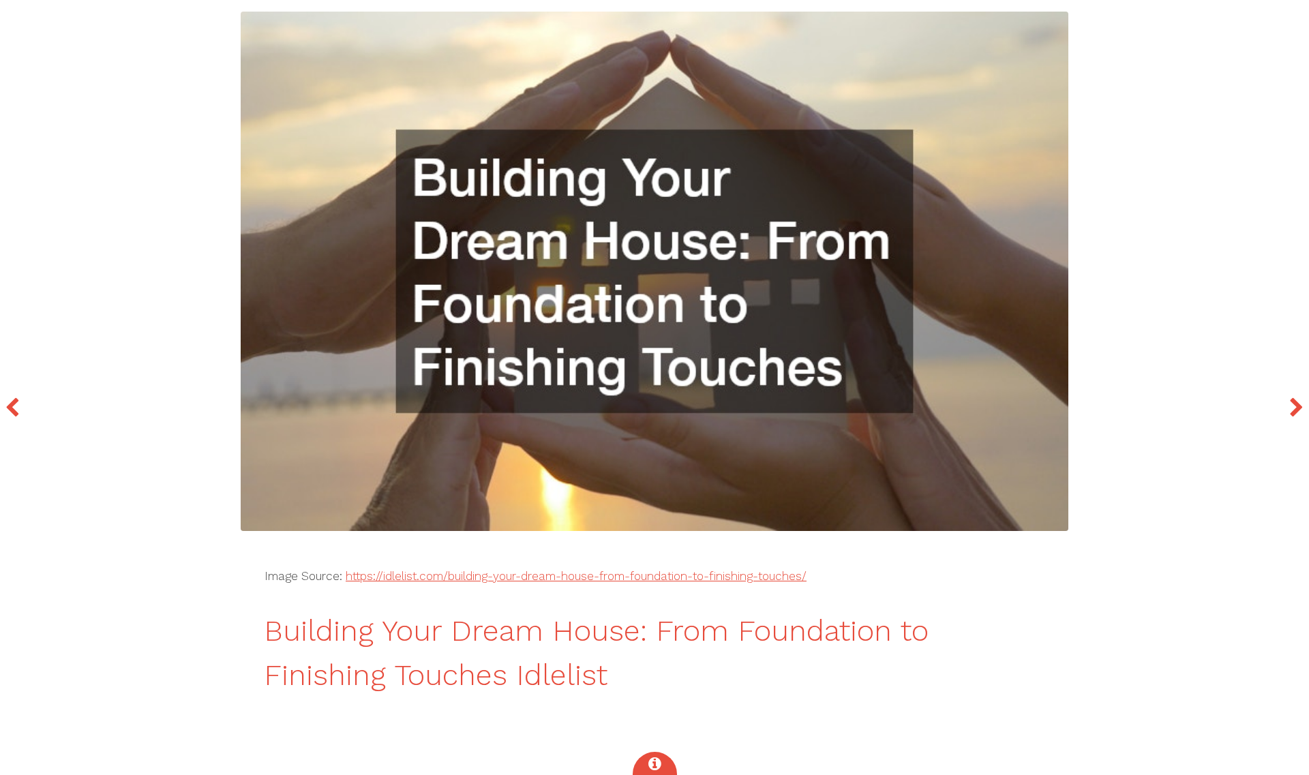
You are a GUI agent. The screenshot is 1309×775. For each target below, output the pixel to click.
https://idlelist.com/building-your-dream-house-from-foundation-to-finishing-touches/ (576, 576)
